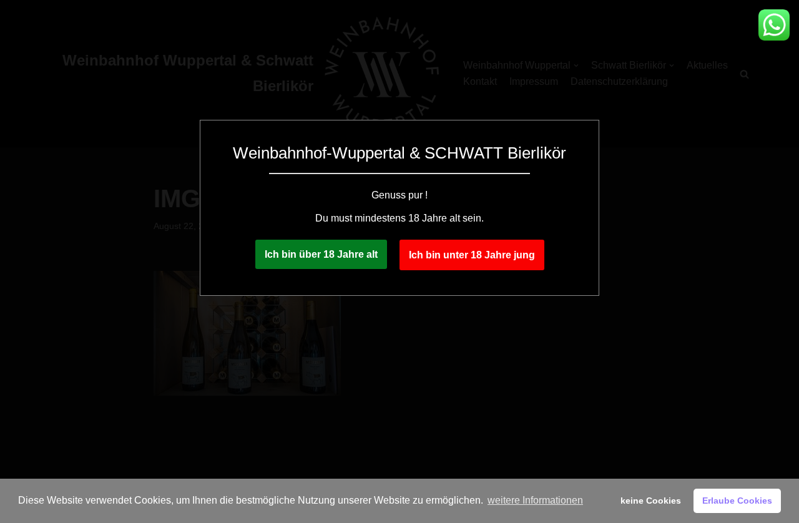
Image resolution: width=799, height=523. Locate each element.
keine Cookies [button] (650, 501)
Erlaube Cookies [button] (737, 501)
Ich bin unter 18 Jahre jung (472, 255)
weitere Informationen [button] (535, 500)
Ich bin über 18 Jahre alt (321, 254)
